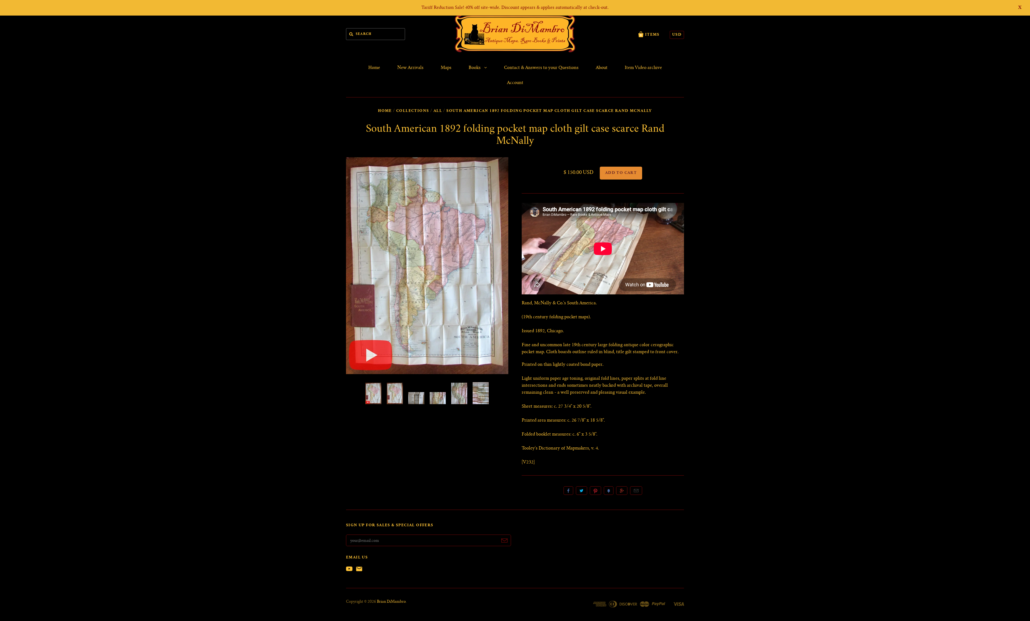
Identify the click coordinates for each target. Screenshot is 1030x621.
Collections (412, 111)
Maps (446, 68)
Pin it (595, 490)
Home (374, 68)
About (602, 68)
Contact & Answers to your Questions (541, 68)
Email (636, 490)
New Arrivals (410, 68)
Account (515, 83)
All (437, 111)
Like (568, 490)
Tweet (581, 490)
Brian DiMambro (391, 602)
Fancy (608, 490)
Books (475, 68)
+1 (621, 490)
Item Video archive (643, 68)
